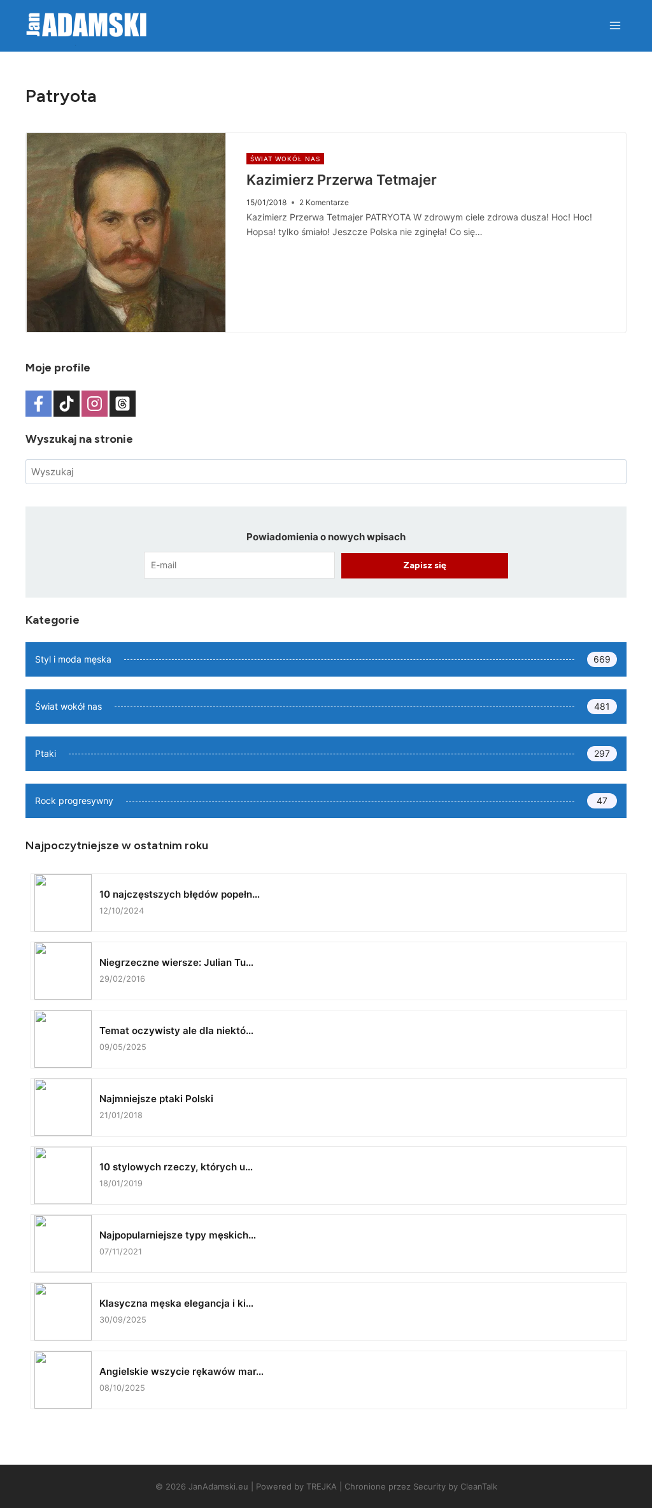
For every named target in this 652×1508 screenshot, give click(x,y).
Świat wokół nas (285, 158)
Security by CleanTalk (455, 1486)
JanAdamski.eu (218, 1486)
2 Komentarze (324, 202)
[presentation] (126, 233)
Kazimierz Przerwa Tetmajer (341, 179)
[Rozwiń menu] (615, 25)
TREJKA (321, 1486)
